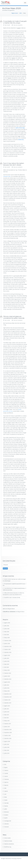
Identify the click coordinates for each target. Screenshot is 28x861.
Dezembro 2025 (7, 646)
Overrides (6, 803)
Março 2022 (7, 691)
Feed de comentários (9, 844)
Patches (6, 806)
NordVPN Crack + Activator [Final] (12, 597)
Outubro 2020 (7, 735)
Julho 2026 (6, 625)
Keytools (6, 785)
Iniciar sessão (7, 838)
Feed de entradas (8, 841)
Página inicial (14, 13)
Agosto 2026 (7, 622)
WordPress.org (7, 847)
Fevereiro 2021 (7, 723)
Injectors (6, 782)
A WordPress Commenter (9, 611)
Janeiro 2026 (7, 643)
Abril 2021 (6, 717)
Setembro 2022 (7, 679)
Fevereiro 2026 (7, 640)
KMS (5, 788)
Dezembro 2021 (7, 694)
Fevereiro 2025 (7, 673)
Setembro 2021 (7, 702)
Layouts (6, 791)
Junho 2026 (6, 628)
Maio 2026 (6, 631)
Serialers (6, 815)
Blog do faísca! (11, 608)
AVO (5, 764)
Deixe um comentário (17, 25)
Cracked (6, 773)
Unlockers (6, 823)
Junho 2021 (6, 711)
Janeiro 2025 (7, 676)
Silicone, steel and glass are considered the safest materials (13, 317)
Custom (6, 776)
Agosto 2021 (7, 705)
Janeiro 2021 (7, 726)
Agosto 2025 (7, 655)
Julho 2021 (6, 708)
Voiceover (6, 826)
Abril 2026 (6, 634)
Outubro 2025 (7, 649)
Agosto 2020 (7, 741)
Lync (5, 794)
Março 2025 (7, 670)
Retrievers (6, 812)
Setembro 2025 (7, 652)
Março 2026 (7, 637)
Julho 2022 (6, 685)
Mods (5, 797)
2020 (20, 13)
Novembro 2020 (8, 732)
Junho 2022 (6, 688)
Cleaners (6, 770)
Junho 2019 (6, 753)
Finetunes (6, 779)
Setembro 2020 (7, 738)
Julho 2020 (6, 744)
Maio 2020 (6, 750)
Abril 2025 (6, 667)
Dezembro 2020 (7, 729)
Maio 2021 (6, 714)
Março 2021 (7, 720)
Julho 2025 (6, 658)
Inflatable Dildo (6, 176)
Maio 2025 (6, 664)
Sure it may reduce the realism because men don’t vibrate (13, 164)
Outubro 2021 (7, 699)
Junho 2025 (6, 661)
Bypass (5, 767)
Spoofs (5, 818)
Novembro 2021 (8, 697)
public (5, 809)
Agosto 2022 (7, 682)
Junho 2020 (6, 747)
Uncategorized (7, 820)
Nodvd (5, 800)
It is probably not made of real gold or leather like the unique (14, 22)
